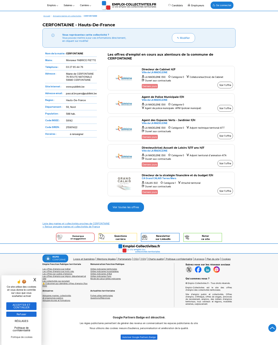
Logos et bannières (84, 259)
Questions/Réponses (100, 298)
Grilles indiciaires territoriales (103, 269)
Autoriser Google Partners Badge (139, 337)
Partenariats (124, 259)
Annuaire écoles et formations (56, 300)
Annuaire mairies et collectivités (67, 16)
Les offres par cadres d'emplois (57, 274)
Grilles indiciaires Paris (100, 276)
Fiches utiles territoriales (101, 295)
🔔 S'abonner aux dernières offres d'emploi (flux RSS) (65, 284)
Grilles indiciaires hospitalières (104, 271)
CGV (143, 259)
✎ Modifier (183, 37)
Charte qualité (156, 259)
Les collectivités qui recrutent (56, 281)
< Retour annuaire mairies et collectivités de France (71, 226)
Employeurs (197, 5)
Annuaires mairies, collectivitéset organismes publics (56, 296)
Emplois (51, 5)
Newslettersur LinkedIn (163, 237)
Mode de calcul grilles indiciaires (105, 278)
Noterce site (205, 237)
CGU (136, 259)
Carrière (84, 5)
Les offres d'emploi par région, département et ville (64, 277)
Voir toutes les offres (126, 207)
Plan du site (213, 259)
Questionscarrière (120, 237)
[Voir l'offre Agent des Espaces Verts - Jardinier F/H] (171, 129)
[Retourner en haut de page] (272, 328)
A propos (199, 259)
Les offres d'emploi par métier (56, 269)
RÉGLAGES (21, 321)
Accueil (46, 16)
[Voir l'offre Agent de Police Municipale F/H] (171, 103)
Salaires (68, 5)
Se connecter (223, 5)
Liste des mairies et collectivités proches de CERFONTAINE (76, 223)
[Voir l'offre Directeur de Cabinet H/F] (171, 78)
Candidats (177, 5)
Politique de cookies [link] (21, 337)
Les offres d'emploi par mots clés (58, 271)
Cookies (226, 259)
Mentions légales (106, 259)
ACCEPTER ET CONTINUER (21, 306)
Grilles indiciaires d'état (101, 274)
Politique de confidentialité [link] (21, 329)
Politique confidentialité (179, 259)
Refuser (21, 314)
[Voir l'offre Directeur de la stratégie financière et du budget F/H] (171, 184)
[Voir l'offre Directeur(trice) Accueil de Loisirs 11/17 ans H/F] (171, 156)
